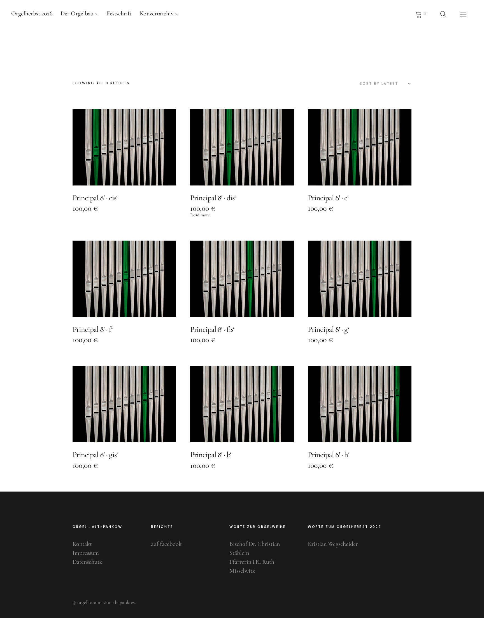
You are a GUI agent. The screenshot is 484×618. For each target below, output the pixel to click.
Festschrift (119, 13)
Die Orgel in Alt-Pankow (242, 44)
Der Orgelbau (77, 13)
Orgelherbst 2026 (31, 13)
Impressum (86, 552)
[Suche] (443, 14)
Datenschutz (87, 561)
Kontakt (82, 543)
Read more (200, 215)
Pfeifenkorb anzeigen (421, 14)
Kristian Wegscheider (333, 543)
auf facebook (166, 543)
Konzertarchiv (157, 13)
